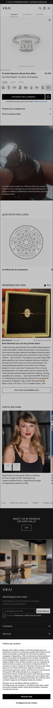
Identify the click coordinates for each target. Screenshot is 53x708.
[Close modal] (26, 354)
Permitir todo (26, 696)
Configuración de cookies (26, 703)
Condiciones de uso (10, 689)
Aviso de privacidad (31, 687)
